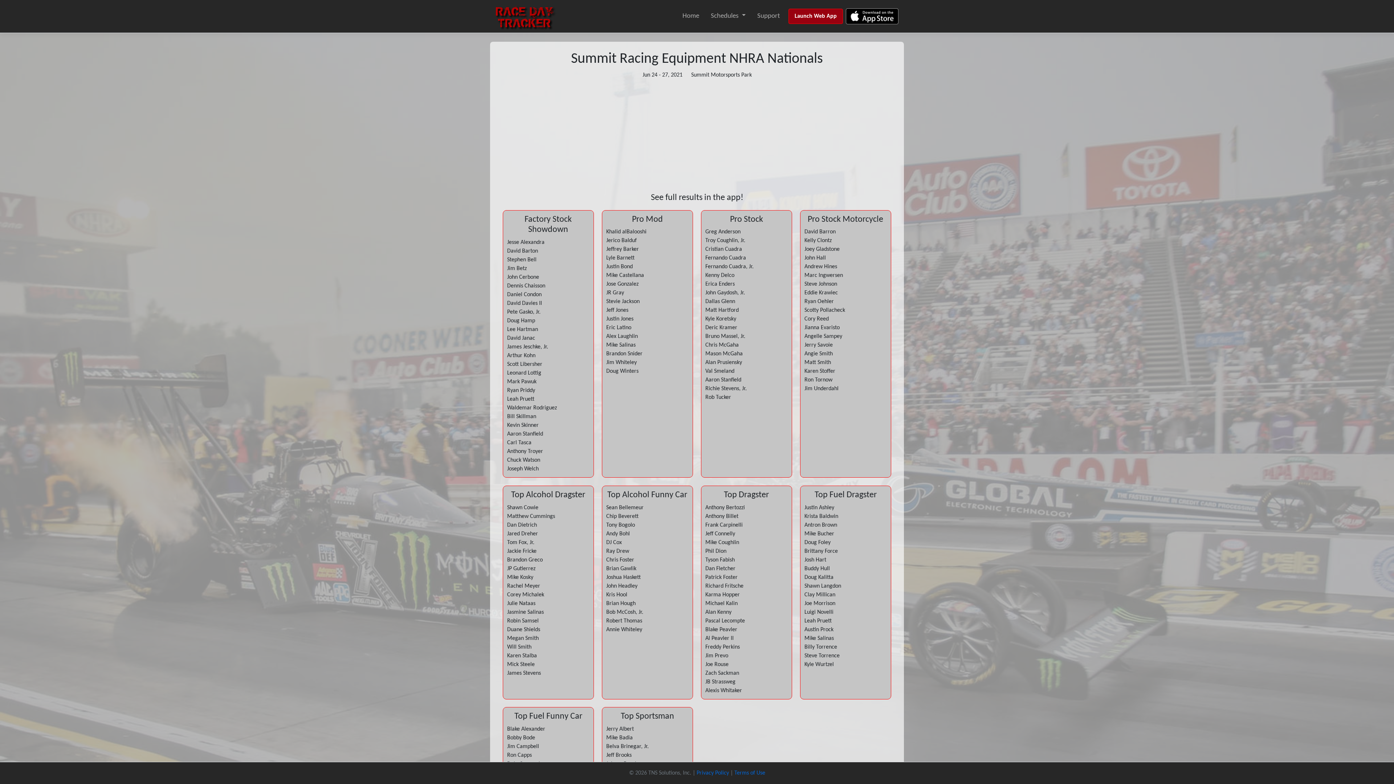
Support (768, 16)
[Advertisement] (697, 136)
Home (690, 16)
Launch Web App (816, 16)
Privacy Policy (713, 773)
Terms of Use (749, 773)
